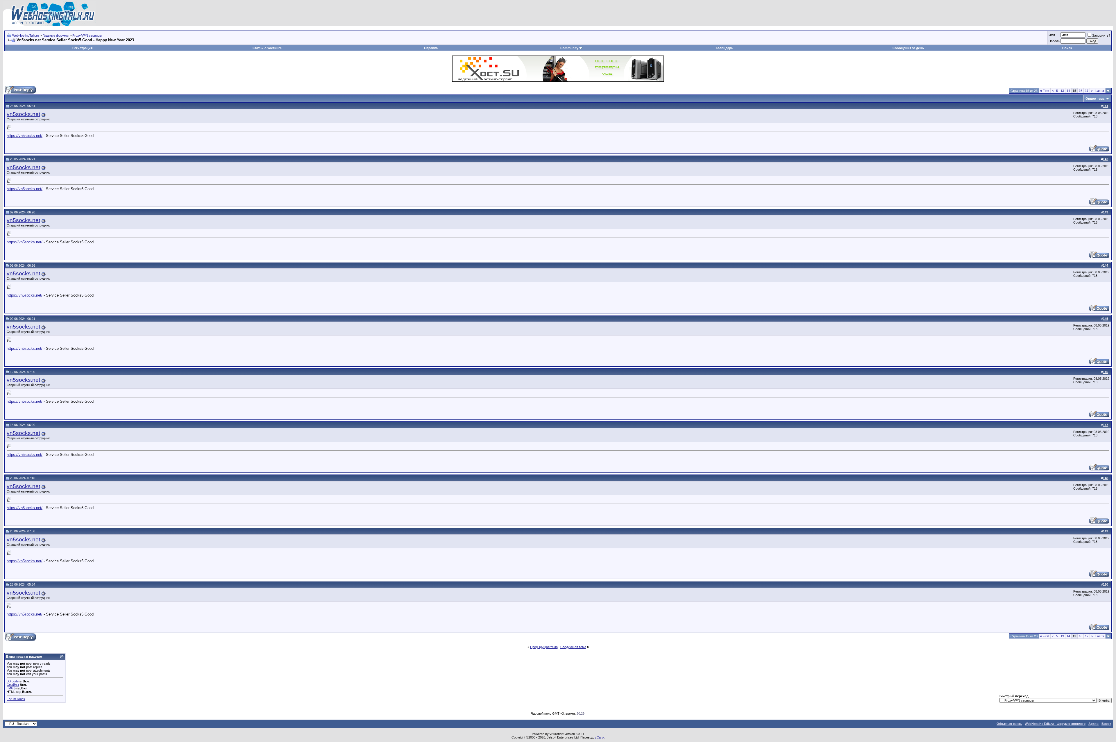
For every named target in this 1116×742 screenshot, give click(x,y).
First (1044, 90)
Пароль (1054, 41)
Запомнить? (1101, 35)
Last (1099, 90)
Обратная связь (1009, 723)
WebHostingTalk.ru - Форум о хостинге (1055, 723)
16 (1080, 90)
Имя (1052, 35)
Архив (1093, 723)
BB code (13, 681)
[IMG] (11, 688)
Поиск (1067, 48)
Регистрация (82, 48)
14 (1068, 90)
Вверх (1106, 723)
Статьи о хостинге (267, 48)
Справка (431, 48)
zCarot (599, 737)
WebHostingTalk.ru (25, 35)
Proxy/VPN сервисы (87, 35)
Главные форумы (56, 35)
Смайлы (13, 684)
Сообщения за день (908, 48)
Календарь (724, 48)
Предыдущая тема (544, 647)
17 (1086, 90)
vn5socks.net (23, 114)
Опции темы (1095, 98)
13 (1062, 90)
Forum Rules (16, 699)
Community (569, 48)
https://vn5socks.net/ (24, 135)
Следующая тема (573, 647)
